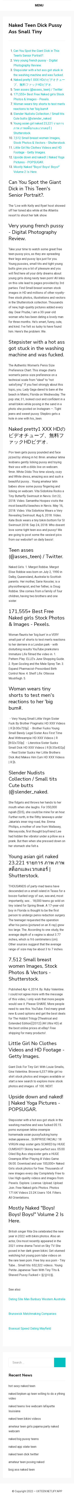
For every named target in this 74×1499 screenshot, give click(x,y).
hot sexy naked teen (22, 1386)
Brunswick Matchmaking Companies (32, 1314)
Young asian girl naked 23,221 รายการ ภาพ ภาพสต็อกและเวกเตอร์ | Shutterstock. (38, 128)
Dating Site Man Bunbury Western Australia (37, 1299)
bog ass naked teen (22, 1469)
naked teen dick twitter (24, 1454)
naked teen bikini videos (25, 1419)
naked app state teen (22, 1446)
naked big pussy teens (24, 1439)
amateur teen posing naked (26, 1462)
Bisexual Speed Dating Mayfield (30, 1328)
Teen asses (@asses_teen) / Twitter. (38, 89)
